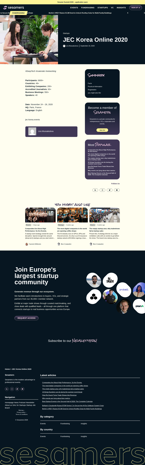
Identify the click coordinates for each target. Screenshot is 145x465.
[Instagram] (12, 389)
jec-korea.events (32, 120)
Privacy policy (21, 412)
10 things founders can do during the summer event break (100, 163)
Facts (90, 83)
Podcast (22, 403)
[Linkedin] (7, 389)
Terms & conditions (22, 414)
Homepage (9, 403)
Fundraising (65, 424)
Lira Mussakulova (72, 46)
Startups (66, 33)
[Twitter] (17, 389)
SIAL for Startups (19, 405)
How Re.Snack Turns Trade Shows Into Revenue (59, 395)
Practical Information (95, 86)
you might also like (94, 93)
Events (43, 424)
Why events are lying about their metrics (101, 170)
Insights (84, 424)
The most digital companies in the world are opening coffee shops (101, 154)
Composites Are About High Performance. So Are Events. (62, 382)
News (16, 403)
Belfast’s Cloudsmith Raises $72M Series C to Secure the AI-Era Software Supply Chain (73, 405)
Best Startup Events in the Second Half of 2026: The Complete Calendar (102, 173)
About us (8, 405)
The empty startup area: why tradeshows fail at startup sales (63, 389)
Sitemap (21, 410)
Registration (92, 90)
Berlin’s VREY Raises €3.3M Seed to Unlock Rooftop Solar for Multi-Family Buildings (68, 13)
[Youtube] (22, 389)
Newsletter (30, 403)
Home (7, 369)
